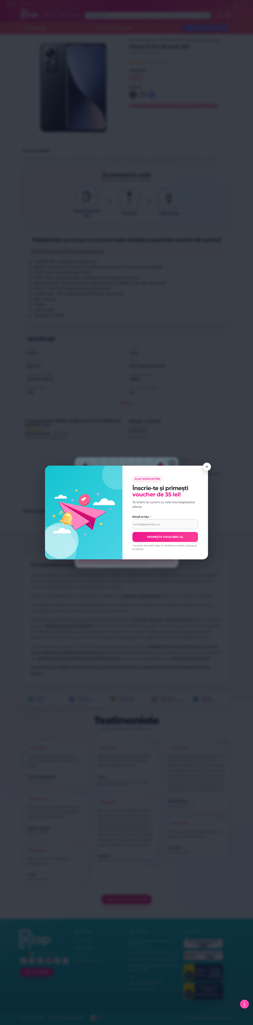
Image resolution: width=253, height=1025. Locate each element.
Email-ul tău (141, 517)
